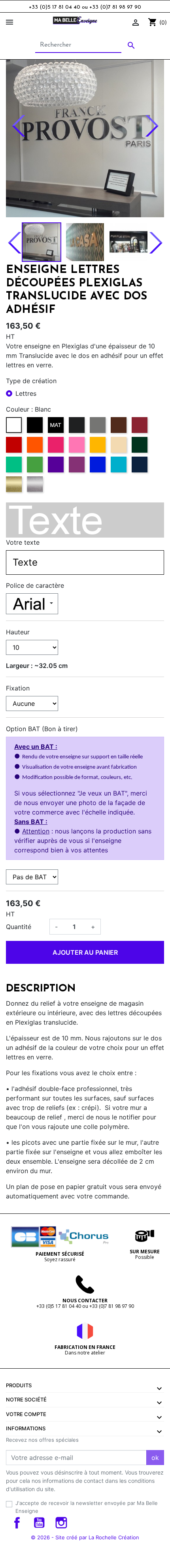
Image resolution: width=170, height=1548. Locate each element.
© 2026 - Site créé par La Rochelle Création (85, 1537)
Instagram (61, 1523)
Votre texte (23, 542)
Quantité (18, 927)
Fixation (18, 688)
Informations (25, 1428)
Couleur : (19, 409)
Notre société (26, 1399)
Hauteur (18, 632)
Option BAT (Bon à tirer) (42, 729)
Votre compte (26, 1414)
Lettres (25, 393)
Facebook (17, 1523)
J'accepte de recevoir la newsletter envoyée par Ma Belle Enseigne (86, 1507)
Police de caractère (35, 585)
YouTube (39, 1523)
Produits (19, 1385)
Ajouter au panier (85, 952)
